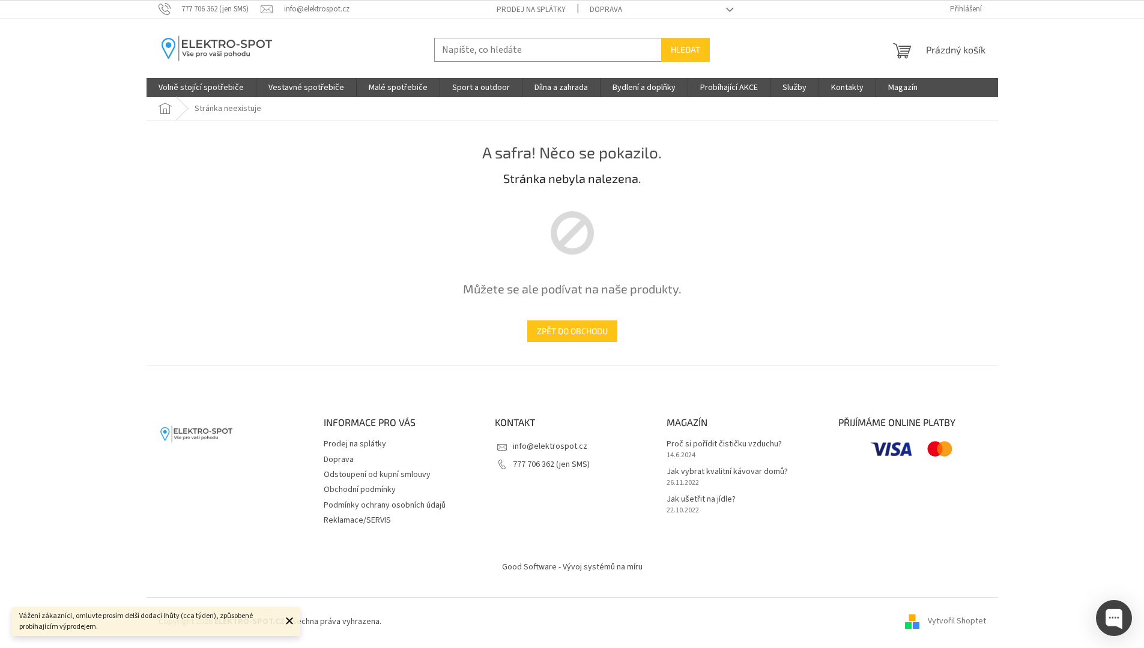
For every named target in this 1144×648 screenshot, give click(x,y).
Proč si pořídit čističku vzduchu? (724, 444)
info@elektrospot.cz (550, 446)
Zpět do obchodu (572, 331)
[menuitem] (201, 87)
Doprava (606, 9)
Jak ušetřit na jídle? (701, 499)
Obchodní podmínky (360, 490)
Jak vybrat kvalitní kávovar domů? (727, 472)
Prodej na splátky (531, 9)
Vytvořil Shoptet (957, 622)
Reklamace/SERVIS (357, 520)
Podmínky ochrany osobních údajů (385, 505)
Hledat (685, 49)
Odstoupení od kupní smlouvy (377, 475)
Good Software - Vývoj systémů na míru (572, 567)
